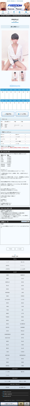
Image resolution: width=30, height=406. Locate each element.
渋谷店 (22, 289)
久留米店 (22, 351)
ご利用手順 (7, 269)
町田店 (7, 302)
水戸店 (22, 313)
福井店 (7, 323)
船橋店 (7, 313)
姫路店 (7, 341)
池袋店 (7, 296)
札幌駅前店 (22, 275)
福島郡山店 (7, 282)
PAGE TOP (15, 256)
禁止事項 (7, 387)
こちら (12, 146)
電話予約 (8, 114)
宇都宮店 (7, 316)
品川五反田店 (7, 299)
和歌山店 (22, 330)
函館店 (7, 278)
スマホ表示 (19, 248)
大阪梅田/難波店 (7, 334)
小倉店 (7, 351)
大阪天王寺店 (7, 337)
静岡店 (7, 320)
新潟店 (22, 282)
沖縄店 (22, 365)
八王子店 (22, 299)
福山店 (7, 344)
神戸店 (22, 337)
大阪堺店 (22, 334)
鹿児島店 (7, 365)
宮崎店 (22, 362)
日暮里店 (22, 296)
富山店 (7, 285)
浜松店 (22, 320)
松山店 (22, 348)
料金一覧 (22, 262)
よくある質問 (22, 269)
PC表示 (10, 248)
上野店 (22, 292)
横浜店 (22, 302)
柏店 (22, 309)
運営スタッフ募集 (22, 381)
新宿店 (7, 289)
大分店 (7, 358)
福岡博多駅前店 (22, 355)
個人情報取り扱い (22, 387)
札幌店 (7, 275)
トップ (7, 262)
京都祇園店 (22, 327)
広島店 (22, 344)
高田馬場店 (7, 292)
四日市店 (7, 327)
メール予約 (23, 114)
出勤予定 (7, 265)
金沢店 (22, 285)
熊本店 (22, 358)
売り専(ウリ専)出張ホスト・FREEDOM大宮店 (15, 400)
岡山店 (22, 341)
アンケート (22, 265)
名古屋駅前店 (22, 323)
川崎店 (7, 306)
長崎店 (7, 362)
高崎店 (22, 316)
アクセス (7, 375)
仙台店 (22, 278)
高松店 (7, 348)
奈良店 (7, 330)
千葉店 (7, 309)
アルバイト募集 (7, 381)
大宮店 (22, 306)
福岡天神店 (7, 355)
